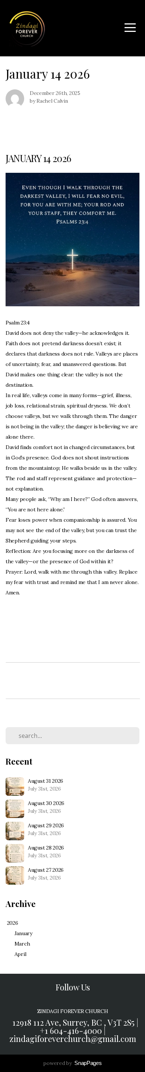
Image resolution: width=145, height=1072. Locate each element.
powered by (72, 1063)
